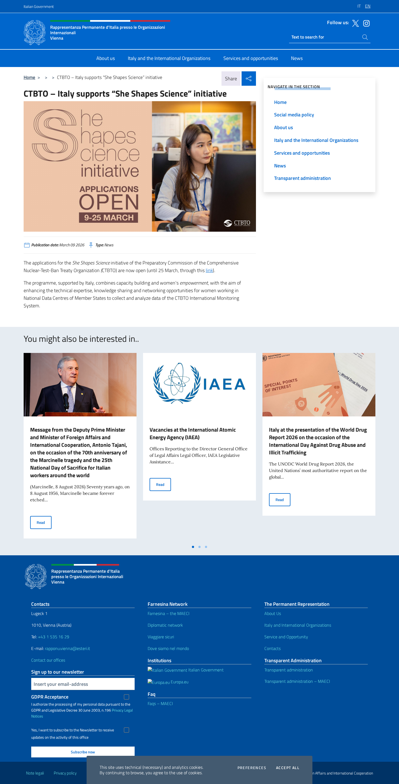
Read (44, 522)
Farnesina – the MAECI (168, 613)
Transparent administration (288, 670)
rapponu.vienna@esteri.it (67, 648)
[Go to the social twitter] (354, 23)
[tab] (193, 547)
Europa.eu (179, 681)
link (209, 270)
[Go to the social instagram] (365, 23)
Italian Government (39, 6)
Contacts (272, 648)
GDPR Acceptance (49, 696)
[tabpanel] (80, 447)
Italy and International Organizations (297, 625)
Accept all (287, 768)
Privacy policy (65, 773)
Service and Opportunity (286, 636)
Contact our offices (48, 660)
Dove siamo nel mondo (168, 648)
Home (29, 77)
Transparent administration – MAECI (297, 681)
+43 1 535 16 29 (53, 636)
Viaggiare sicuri (161, 636)
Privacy (117, 710)
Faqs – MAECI (160, 703)
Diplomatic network (165, 625)
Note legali (35, 773)
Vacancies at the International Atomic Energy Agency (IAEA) (193, 433)
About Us (272, 613)
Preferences (251, 768)
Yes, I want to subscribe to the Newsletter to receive (72, 730)
